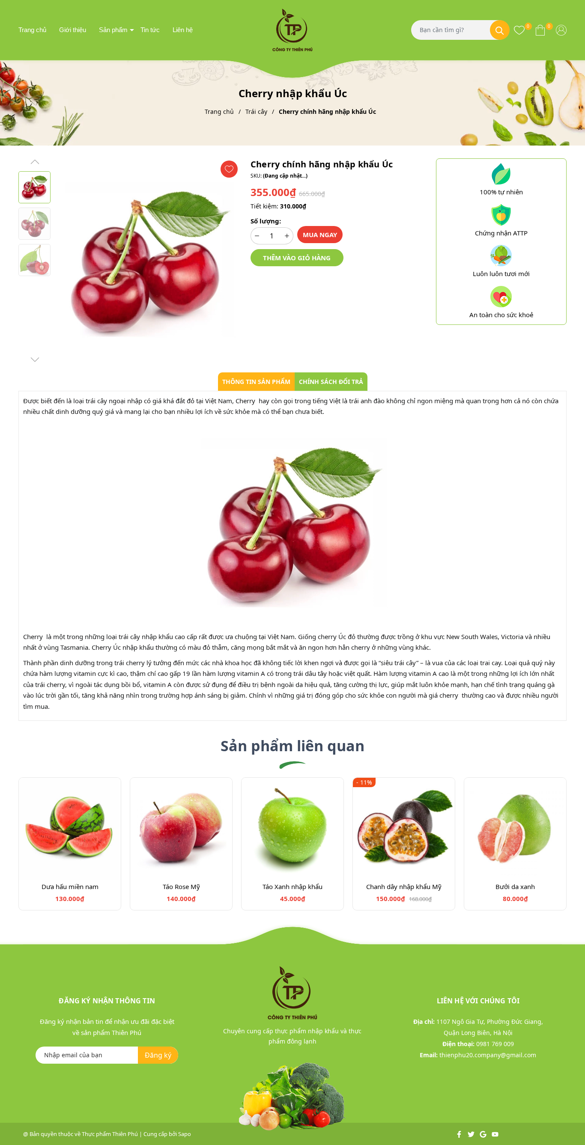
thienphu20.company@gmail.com (487, 1055)
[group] (148, 261)
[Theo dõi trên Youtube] (495, 1134)
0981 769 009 (495, 1044)
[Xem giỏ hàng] (540, 30)
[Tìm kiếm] (500, 30)
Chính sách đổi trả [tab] (331, 382)
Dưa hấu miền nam (70, 886)
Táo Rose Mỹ (181, 886)
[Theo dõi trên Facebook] (460, 1134)
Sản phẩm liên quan (292, 745)
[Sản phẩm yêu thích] (519, 30)
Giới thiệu (72, 29)
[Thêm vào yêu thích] (229, 169)
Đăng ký (158, 1055)
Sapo (184, 1134)
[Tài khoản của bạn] (561, 30)
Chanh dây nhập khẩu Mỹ (404, 886)
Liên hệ (183, 29)
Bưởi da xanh (515, 886)
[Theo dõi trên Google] (484, 1134)
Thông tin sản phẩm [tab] (256, 382)
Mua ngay (320, 234)
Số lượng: (266, 221)
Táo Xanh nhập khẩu (292, 886)
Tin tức (150, 29)
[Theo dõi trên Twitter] (472, 1134)
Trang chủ (32, 29)
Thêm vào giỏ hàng (297, 257)
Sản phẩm (113, 29)
